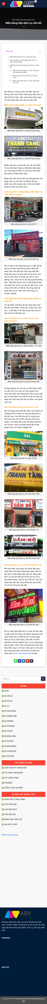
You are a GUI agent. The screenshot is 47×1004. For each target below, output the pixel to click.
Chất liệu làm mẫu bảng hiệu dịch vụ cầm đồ (24, 66)
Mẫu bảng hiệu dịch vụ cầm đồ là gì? (23, 57)
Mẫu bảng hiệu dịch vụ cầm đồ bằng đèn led (26, 81)
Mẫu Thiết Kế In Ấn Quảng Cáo (23, 20)
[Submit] (43, 679)
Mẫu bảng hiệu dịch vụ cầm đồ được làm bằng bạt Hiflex (26, 71)
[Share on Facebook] (19, 661)
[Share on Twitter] (23, 661)
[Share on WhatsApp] (15, 661)
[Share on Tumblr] (31, 661)
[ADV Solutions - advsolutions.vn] (23, 4)
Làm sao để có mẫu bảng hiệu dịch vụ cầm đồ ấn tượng (23, 61)
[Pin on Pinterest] (27, 661)
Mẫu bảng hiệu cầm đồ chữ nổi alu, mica (25, 76)
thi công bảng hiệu (23, 653)
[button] (3, 4)
